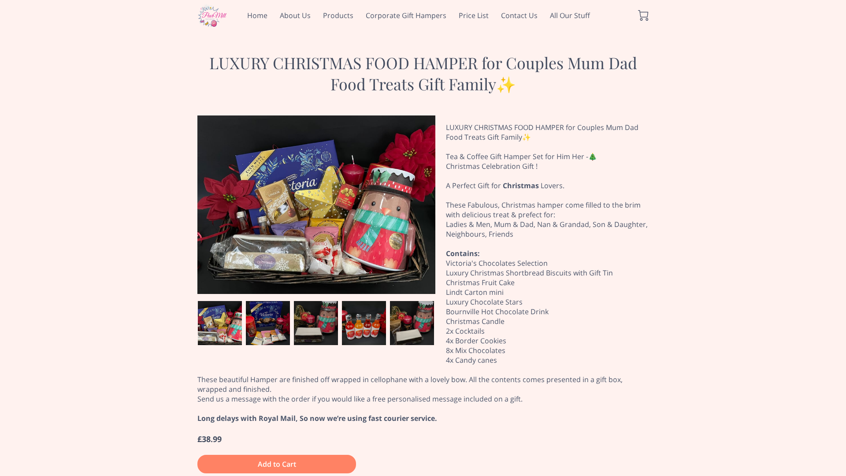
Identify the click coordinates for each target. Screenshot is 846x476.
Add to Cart (277, 464)
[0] (643, 15)
